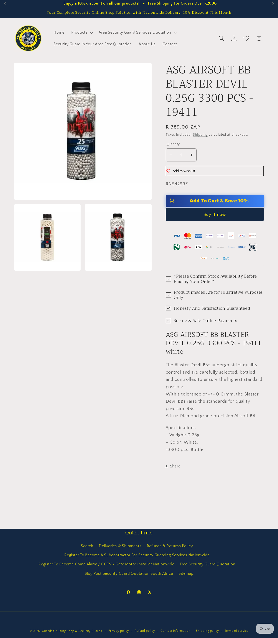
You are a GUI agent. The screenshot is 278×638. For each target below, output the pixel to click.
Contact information (175, 631)
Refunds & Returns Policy (170, 546)
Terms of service (237, 631)
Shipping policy (207, 631)
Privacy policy (118, 631)
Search (87, 546)
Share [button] (175, 466)
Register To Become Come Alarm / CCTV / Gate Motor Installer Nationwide (106, 564)
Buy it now (215, 214)
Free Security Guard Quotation (207, 564)
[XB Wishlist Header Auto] (246, 38)
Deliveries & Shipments (120, 546)
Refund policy (145, 631)
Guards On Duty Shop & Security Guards (72, 631)
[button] (81, 33)
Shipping (200, 135)
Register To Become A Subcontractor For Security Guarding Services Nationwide (136, 555)
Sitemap (186, 573)
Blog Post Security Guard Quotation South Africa (129, 573)
